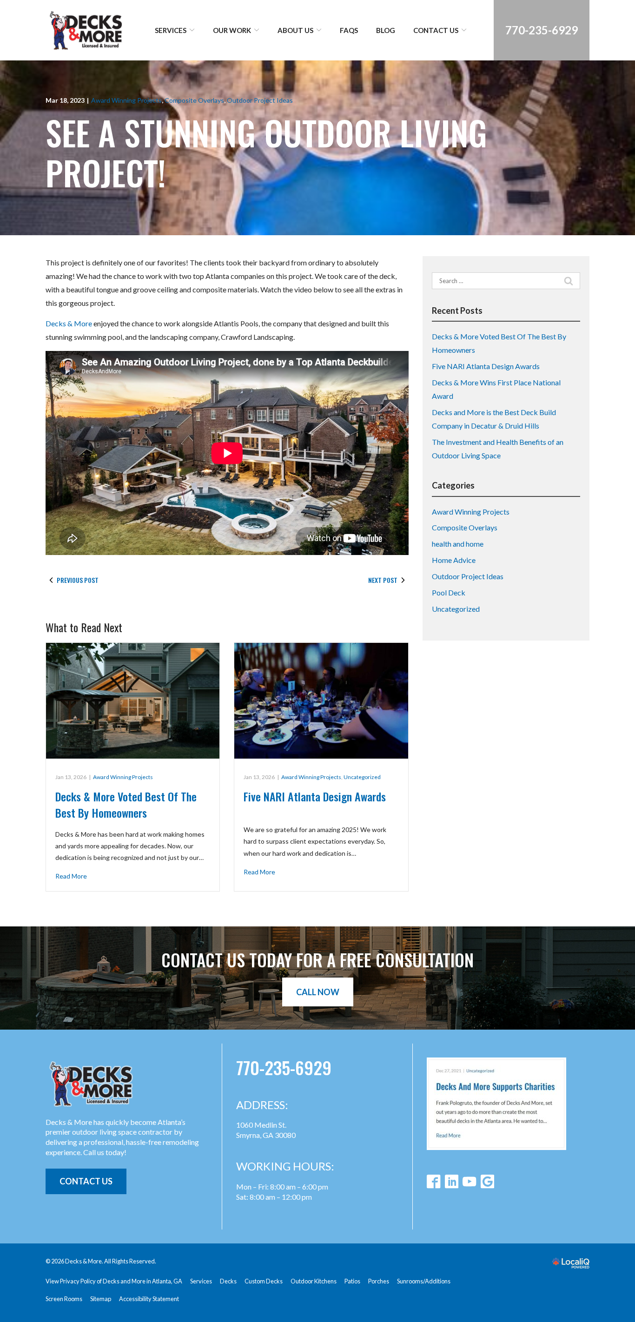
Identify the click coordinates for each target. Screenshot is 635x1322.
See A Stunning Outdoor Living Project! (266, 152)
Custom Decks (264, 1281)
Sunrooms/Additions (423, 1281)
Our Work (232, 30)
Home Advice (454, 559)
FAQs (349, 30)
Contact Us (435, 30)
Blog (385, 30)
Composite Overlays (194, 100)
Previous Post (78, 580)
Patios (352, 1281)
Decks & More (69, 323)
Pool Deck (448, 592)
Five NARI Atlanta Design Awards (315, 796)
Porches (378, 1281)
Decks (228, 1281)
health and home (457, 543)
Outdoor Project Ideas (260, 100)
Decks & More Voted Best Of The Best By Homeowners (126, 804)
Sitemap (100, 1298)
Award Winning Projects (126, 100)
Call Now (317, 992)
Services (170, 30)
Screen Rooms (64, 1298)
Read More (71, 876)
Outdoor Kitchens (314, 1281)
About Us (295, 30)
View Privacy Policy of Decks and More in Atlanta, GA (114, 1281)
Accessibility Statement (149, 1298)
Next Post (382, 580)
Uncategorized (362, 776)
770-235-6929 (283, 1068)
